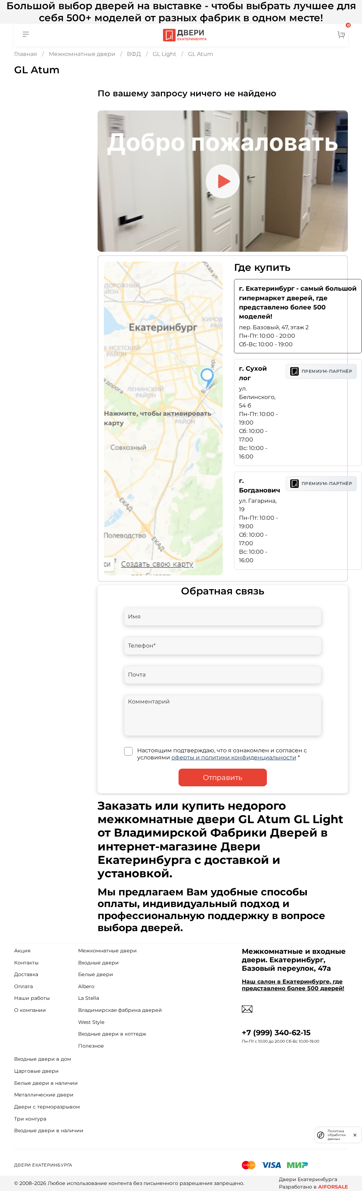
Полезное (91, 1046)
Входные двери (98, 962)
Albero (86, 986)
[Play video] (223, 181)
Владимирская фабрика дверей (120, 1010)
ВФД (134, 54)
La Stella (88, 998)
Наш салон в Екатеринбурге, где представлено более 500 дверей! (293, 985)
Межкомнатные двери (82, 54)
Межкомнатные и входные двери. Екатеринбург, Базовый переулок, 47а (294, 960)
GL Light (164, 54)
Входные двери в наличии (48, 1130)
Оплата (23, 986)
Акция (22, 950)
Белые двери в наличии (46, 1083)
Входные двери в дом (42, 1059)
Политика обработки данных (337, 1135)
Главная (25, 54)
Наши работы (32, 998)
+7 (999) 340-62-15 (276, 1032)
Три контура (30, 1119)
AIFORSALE (333, 1187)
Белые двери (95, 974)
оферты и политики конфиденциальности (233, 757)
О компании (30, 1010)
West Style (91, 1022)
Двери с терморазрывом (47, 1107)
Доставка (26, 974)
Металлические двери (44, 1095)
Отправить (222, 777)
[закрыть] (355, 1135)
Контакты (26, 962)
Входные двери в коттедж (112, 1034)
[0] (341, 35)
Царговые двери (36, 1071)
